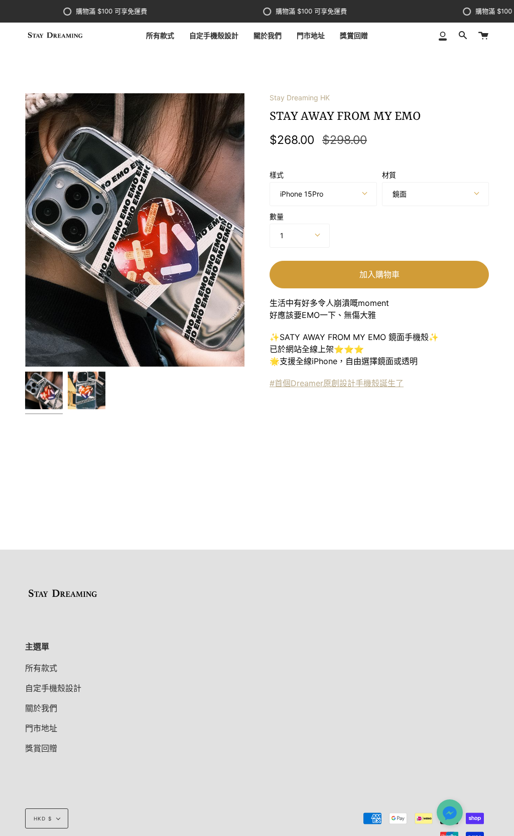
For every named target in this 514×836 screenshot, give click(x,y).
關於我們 (41, 708)
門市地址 (41, 728)
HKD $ (43, 818)
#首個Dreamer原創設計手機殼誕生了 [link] (337, 383)
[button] (450, 813)
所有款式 (41, 668)
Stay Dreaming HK (300, 97)
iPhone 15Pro (301, 194)
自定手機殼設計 (53, 688)
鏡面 (400, 194)
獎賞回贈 (41, 748)
